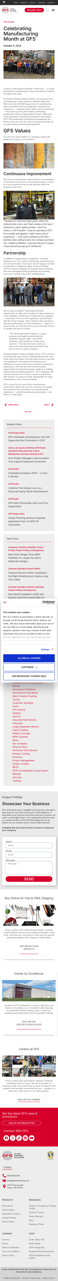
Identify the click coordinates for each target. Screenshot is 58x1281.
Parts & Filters (20, 746)
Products (17, 757)
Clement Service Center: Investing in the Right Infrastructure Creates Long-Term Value (28, 576)
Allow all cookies (29, 658)
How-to (17, 716)
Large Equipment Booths (26, 726)
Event (16, 706)
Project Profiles (21, 763)
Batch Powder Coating (25, 696)
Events (33, 3)
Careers (23, 3)
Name (9, 841)
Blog (31, 1220)
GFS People (9, 22)
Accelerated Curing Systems (28, 682)
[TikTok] (19, 1138)
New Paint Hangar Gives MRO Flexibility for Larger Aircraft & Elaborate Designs (24, 558)
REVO (15, 767)
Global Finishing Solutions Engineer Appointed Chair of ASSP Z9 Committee (27, 521)
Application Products (11, 1214)
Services (17, 777)
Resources (35, 1200)
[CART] (4, 2)
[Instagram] (12, 1138)
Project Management (24, 760)
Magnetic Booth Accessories (41, 1251)
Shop (16, 3)
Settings (45, 649)
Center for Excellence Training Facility (42, 1207)
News (15, 740)
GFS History (19, 709)
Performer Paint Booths (25, 750)
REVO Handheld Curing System (39, 1256)
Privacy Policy (8, 1255)
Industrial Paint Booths (24, 719)
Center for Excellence (28, 973)
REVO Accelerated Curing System (30, 770)
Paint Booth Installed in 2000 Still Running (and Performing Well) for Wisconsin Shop (26, 597)
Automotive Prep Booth (25, 692)
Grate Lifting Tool (36, 1239)
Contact (51, 3)
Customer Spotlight (23, 702)
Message (10, 860)
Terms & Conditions (10, 1251)
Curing (16, 699)
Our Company (20, 743)
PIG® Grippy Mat (36, 1247)
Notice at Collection (10, 1247)
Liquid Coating (20, 730)
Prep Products (8, 1210)
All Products (7, 1206)
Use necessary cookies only (29, 676)
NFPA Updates (20, 736)
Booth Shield (34, 1243)
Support (41, 3)
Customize (27, 667)
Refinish (17, 774)
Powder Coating (21, 753)
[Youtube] (31, 1138)
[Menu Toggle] (53, 10)
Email (8, 851)
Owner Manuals (36, 1216)
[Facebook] (6, 1138)
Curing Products (9, 1218)
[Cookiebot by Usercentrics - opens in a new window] (42, 602)
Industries (18, 723)
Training (17, 780)
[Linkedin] (25, 1138)
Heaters (17, 713)
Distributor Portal (36, 1224)
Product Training (36, 1212)
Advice (16, 686)
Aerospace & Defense (24, 689)
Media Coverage (21, 733)
